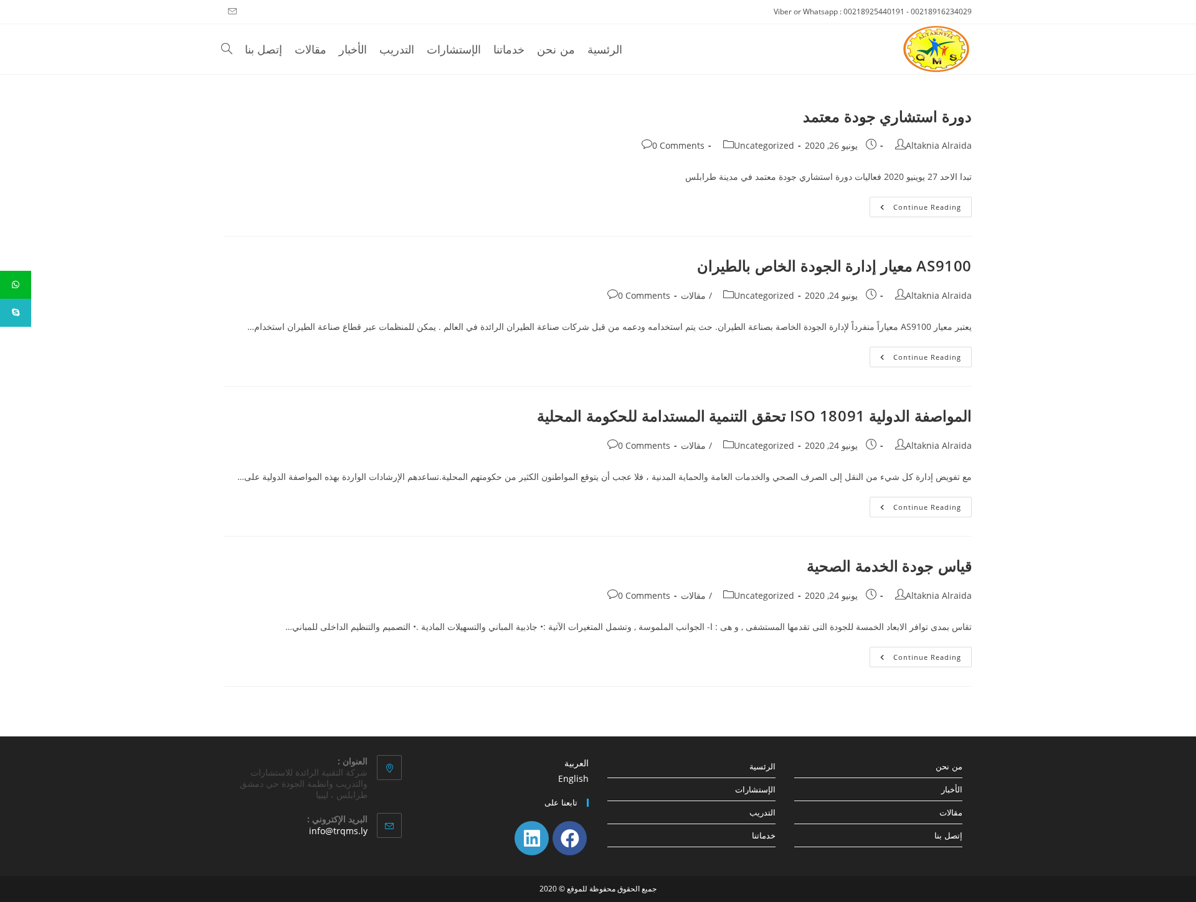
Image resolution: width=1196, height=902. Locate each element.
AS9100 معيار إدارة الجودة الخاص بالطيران (834, 265)
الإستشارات (755, 789)
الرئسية (762, 766)
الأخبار (951, 789)
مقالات (693, 295)
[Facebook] (570, 838)
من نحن (949, 766)
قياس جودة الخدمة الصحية (889, 565)
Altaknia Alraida (939, 145)
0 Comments (678, 145)
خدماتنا (764, 835)
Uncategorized (764, 145)
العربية (576, 763)
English (573, 778)
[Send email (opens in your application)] (230, 12)
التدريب (762, 812)
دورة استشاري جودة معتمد (887, 116)
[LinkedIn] (532, 838)
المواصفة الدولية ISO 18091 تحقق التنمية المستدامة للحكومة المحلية (754, 415)
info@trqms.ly (338, 831)
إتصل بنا (948, 835)
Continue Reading (915, 209)
